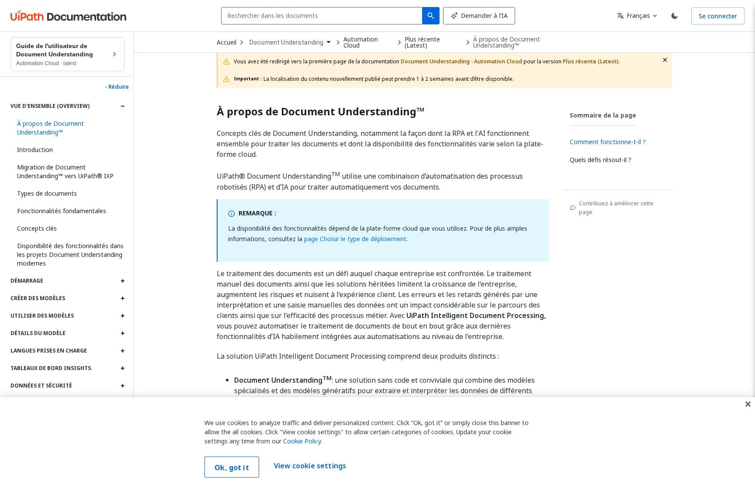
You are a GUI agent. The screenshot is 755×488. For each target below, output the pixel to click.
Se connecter (718, 16)
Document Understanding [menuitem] (286, 42)
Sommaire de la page (603, 115)
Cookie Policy (302, 441)
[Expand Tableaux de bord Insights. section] (122, 368)
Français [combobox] (633, 15)
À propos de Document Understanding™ (506, 42)
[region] (377, 442)
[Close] (748, 404)
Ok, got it (232, 467)
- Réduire (117, 87)
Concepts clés (37, 228)
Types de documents (47, 193)
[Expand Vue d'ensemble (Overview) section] (122, 106)
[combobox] (323, 16)
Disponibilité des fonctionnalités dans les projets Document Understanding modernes (70, 254)
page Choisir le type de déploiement (355, 238)
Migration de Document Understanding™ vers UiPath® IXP (65, 171)
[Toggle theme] (674, 16)
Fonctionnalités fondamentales (61, 210)
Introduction (35, 149)
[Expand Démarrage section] (122, 281)
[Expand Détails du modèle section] (122, 333)
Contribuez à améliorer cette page (616, 207)
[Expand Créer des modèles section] (122, 298)
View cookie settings (310, 466)
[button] (67, 128)
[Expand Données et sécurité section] (122, 386)
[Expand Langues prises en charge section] (122, 351)
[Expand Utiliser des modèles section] (122, 316)
